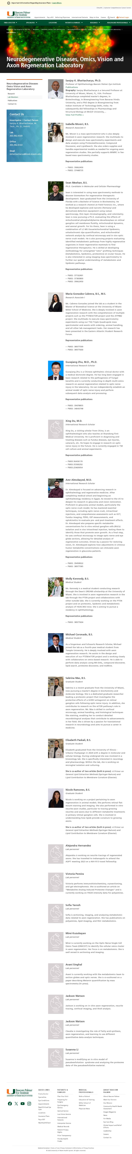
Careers (103, 17)
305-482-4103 (16, 145)
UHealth (99, 8)
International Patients (80, 17)
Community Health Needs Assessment (112, 1108)
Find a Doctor (43, 1094)
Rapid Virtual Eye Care (44, 1108)
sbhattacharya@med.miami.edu (25, 154)
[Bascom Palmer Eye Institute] (18, 15)
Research (11, 94)
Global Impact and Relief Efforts (112, 1127)
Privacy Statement (66, 1148)
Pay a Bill (50, 17)
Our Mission (107, 1103)
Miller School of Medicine (85, 1104)
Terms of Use (55, 1148)
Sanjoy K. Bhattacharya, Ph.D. (83, 80)
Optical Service (62, 1111)
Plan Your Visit (62, 1096)
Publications (12, 101)
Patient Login (123, 17)
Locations (53, 23)
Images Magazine (109, 1112)
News (105, 1115)
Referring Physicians (62, 17)
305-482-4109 (16, 136)
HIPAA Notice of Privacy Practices (83, 1148)
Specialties (42, 1097)
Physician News (84, 1109)
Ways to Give (94, 17)
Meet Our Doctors (109, 1100)
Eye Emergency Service (62, 1107)
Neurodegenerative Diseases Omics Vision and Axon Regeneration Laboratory (22, 87)
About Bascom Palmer (111, 1096)
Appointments (39, 17)
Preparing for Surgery (62, 1101)
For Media (107, 1119)
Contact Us (12, 104)
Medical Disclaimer (44, 1148)
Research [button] (94, 23)
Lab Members (13, 97)
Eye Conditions (43, 1100)
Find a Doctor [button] (9, 23)
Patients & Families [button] (73, 23)
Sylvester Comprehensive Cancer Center (117, 8)
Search (112, 17)
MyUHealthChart (44, 1123)
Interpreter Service (64, 1123)
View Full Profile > (75, 115)
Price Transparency (64, 1135)
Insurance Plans (43, 1116)
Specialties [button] (30, 23)
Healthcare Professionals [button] (117, 23)
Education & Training (86, 1100)
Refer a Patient (84, 1096)
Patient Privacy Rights (62, 1131)
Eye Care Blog (108, 1122)
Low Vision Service (64, 1114)
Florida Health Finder (62, 1140)
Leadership (107, 1131)
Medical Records (63, 1126)
